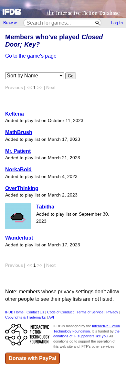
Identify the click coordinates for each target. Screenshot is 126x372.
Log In (117, 22)
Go (70, 75)
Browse (10, 22)
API (51, 317)
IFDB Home (14, 312)
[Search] (98, 22)
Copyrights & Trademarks (25, 317)
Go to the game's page (31, 56)
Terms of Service (90, 312)
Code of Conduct (60, 312)
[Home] (63, 9)
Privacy (112, 312)
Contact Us (35, 312)
